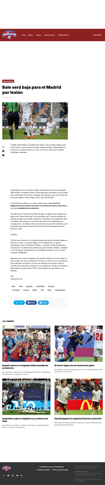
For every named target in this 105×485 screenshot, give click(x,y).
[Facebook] (8, 475)
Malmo (35, 290)
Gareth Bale (40, 286)
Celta (21, 286)
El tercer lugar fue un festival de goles (74, 365)
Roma (49, 290)
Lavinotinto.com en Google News (51, 467)
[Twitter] (4, 475)
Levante (26, 290)
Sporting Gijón (60, 290)
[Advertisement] (52, 14)
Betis (13, 286)
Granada (51, 286)
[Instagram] (12, 475)
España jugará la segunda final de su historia (78, 418)
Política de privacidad (60, 470)
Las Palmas (16, 290)
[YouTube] (17, 475)
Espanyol (29, 286)
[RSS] (21, 475)
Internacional (8, 81)
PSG (42, 290)
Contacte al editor (43, 470)
